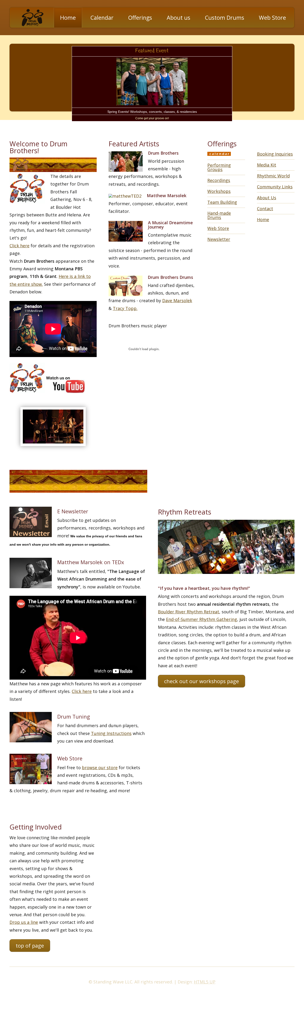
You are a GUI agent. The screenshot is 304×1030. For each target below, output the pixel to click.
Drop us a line (24, 922)
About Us (266, 197)
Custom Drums (224, 17)
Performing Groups (219, 167)
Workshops (219, 191)
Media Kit (266, 165)
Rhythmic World (273, 176)
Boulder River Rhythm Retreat (188, 612)
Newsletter (218, 239)
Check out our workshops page (201, 681)
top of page (30, 945)
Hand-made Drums (219, 215)
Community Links (275, 187)
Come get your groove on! (152, 118)
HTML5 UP (204, 982)
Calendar (102, 17)
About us (178, 17)
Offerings (140, 17)
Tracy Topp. (125, 308)
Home (68, 17)
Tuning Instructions (111, 733)
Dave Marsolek (177, 300)
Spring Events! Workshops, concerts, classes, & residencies (152, 112)
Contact (265, 208)
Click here (19, 245)
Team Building (222, 202)
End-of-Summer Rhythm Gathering (201, 619)
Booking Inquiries (275, 154)
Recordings (218, 180)
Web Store (272, 17)
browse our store (100, 767)
